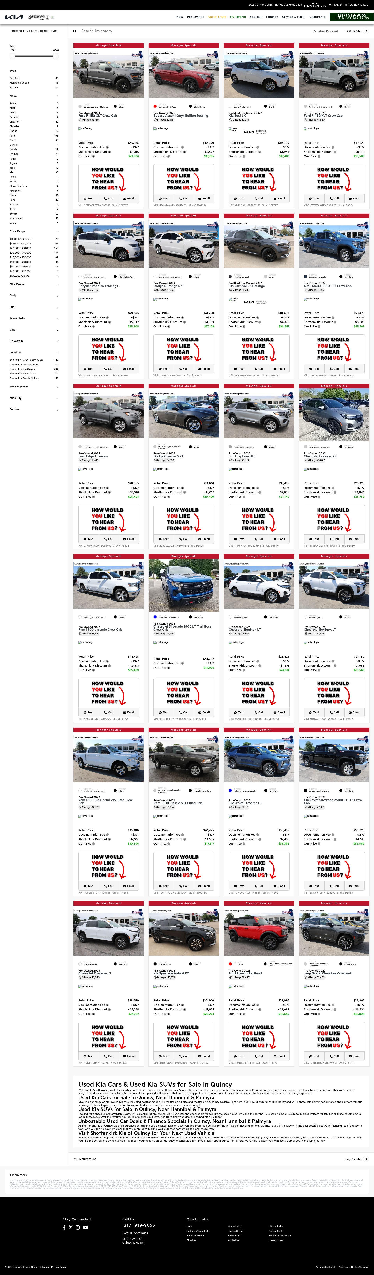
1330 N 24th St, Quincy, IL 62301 (350, 5)
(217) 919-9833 (288, 5)
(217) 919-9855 (261, 5)
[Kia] (14, 17)
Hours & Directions (352, 18)
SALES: (315, 5)
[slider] (12, 56)
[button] (141, 73)
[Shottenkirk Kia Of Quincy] (41, 17)
